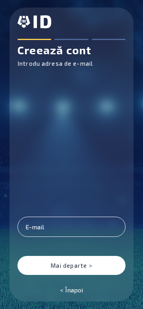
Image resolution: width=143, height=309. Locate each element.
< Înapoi (71, 290)
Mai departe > (71, 265)
